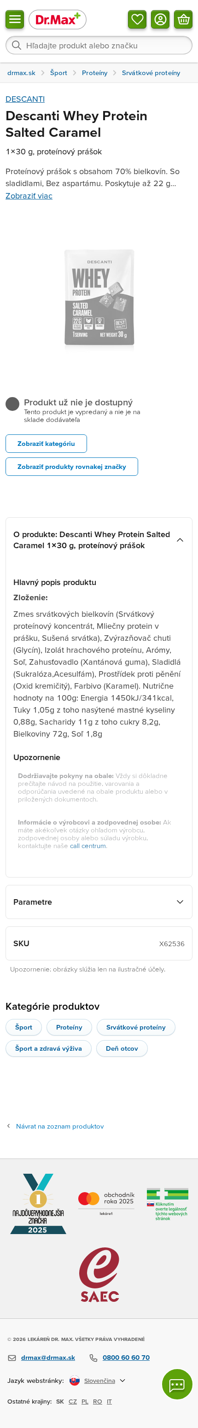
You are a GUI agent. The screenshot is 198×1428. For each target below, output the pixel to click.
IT (109, 1401)
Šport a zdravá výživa (48, 1048)
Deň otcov (122, 1048)
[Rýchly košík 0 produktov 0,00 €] (183, 19)
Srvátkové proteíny (136, 1027)
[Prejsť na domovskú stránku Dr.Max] (58, 19)
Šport (23, 1027)
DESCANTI (25, 99)
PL (85, 1401)
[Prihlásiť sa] (160, 19)
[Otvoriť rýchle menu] (15, 19)
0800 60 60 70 (126, 1357)
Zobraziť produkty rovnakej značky (71, 466)
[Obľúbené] (137, 19)
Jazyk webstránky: (35, 1380)
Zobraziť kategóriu (46, 443)
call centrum (88, 845)
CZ (73, 1401)
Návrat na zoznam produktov (60, 1126)
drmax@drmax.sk (48, 1357)
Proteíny (69, 1027)
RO (97, 1401)
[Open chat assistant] (177, 1384)
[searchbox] (99, 45)
